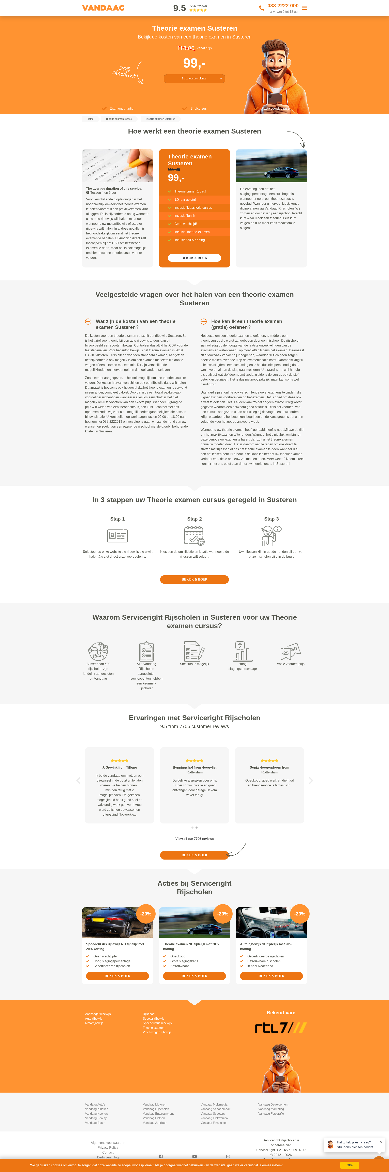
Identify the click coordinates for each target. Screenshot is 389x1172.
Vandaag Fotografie (271, 1113)
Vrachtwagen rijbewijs (157, 1032)
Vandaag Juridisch (155, 1122)
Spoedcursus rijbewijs (157, 1023)
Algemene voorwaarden (108, 1142)
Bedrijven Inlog (108, 1157)
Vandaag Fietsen (154, 1118)
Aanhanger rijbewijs (98, 1014)
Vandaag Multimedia (214, 1104)
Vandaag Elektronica (214, 1118)
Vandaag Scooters (213, 1113)
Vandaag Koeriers (97, 1113)
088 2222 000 (283, 5)
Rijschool (149, 1014)
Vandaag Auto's (95, 1104)
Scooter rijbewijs (154, 1018)
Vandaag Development (273, 1104)
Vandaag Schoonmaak (216, 1109)
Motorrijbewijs (94, 1023)
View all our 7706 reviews (194, 839)
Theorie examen (153, 1027)
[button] (86, 322)
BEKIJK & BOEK (194, 258)
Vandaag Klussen (96, 1109)
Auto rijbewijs (94, 1018)
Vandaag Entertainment (158, 1113)
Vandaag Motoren (154, 1104)
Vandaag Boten (95, 1122)
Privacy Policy (108, 1147)
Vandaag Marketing (271, 1109)
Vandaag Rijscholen (156, 1109)
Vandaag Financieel (213, 1122)
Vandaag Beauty (96, 1118)
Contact (107, 1152)
